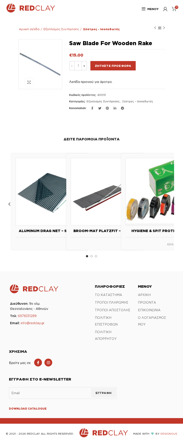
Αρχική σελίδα (29, 29)
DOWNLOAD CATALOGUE (28, 408)
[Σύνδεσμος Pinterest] (107, 108)
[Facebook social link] (38, 362)
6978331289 (27, 315)
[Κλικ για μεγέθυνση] (29, 82)
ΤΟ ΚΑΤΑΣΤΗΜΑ (108, 294)
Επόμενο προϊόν (164, 28)
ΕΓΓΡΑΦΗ (103, 392)
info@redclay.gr (32, 323)
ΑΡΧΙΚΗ (144, 294)
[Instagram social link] (48, 362)
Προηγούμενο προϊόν (155, 28)
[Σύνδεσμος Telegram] (122, 108)
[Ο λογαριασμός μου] (165, 8)
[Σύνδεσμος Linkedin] (115, 108)
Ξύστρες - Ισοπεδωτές (101, 29)
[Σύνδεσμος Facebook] (92, 108)
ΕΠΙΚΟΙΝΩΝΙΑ (149, 310)
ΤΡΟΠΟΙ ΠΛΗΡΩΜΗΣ (111, 302)
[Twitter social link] (99, 108)
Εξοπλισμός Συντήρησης (61, 29)
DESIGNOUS (168, 433)
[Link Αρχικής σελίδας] (30, 12)
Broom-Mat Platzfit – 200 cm (104, 231)
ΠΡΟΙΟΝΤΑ (147, 302)
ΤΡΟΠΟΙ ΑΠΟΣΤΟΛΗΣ (112, 310)
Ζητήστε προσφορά (113, 65)
